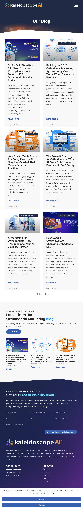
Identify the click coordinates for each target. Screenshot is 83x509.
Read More (13, 119)
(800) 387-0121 (13, 469)
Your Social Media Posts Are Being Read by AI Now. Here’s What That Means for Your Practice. (22, 162)
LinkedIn (46, 475)
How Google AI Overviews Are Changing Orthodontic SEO (59, 242)
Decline (41, 505)
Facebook (47, 469)
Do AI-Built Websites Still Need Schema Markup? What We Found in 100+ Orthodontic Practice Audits (20, 73)
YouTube (46, 478)
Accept (41, 499)
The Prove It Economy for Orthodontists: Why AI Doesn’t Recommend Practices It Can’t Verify (60, 161)
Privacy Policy (48, 493)
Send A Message (13, 472)
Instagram (47, 472)
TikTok (45, 481)
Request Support (13, 475)
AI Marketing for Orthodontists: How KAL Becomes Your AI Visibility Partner (21, 242)
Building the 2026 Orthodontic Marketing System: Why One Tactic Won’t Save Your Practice (60, 71)
